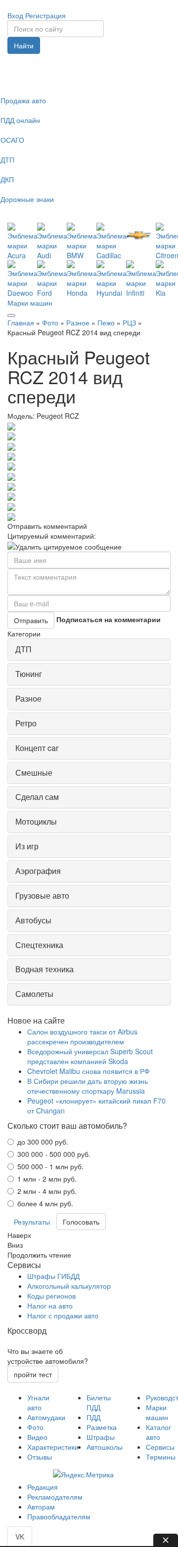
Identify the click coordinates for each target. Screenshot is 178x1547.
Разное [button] (28, 698)
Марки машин (29, 303)
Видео (37, 1437)
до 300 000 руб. (42, 1142)
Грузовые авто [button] (42, 895)
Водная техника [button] (44, 969)
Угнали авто (38, 1402)
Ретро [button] (26, 723)
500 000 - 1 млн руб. (50, 1166)
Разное (77, 322)
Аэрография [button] (38, 870)
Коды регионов (51, 1296)
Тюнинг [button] (28, 673)
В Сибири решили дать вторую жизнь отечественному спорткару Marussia (87, 1086)
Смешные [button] (33, 772)
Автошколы (105, 1447)
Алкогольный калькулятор (69, 1286)
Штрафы (101, 1437)
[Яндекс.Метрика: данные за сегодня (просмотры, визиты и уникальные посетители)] (83, 1474)
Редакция (42, 1487)
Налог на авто (50, 1305)
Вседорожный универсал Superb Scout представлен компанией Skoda (90, 1056)
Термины (161, 1457)
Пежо (106, 322)
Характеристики (53, 1447)
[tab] (89, 649)
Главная (20, 322)
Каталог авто (158, 1432)
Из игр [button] (27, 846)
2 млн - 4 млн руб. (47, 1191)
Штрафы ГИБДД (53, 1276)
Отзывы (39, 1457)
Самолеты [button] (34, 993)
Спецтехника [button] (39, 945)
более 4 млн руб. (45, 1203)
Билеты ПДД (99, 1402)
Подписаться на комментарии (108, 619)
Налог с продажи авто (62, 1315)
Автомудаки (46, 1417)
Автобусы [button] (33, 920)
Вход (15, 15)
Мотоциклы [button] (36, 821)
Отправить (31, 620)
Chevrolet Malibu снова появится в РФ (88, 1071)
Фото (50, 322)
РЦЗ (129, 322)
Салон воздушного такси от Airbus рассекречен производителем (82, 1036)
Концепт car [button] (36, 748)
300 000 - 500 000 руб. (53, 1154)
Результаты (32, 1222)
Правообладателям (58, 1516)
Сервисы (160, 1447)
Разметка (102, 1427)
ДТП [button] (23, 649)
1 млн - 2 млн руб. (47, 1179)
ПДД (93, 1417)
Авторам (41, 1506)
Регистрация (45, 15)
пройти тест (33, 1374)
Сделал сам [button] (37, 796)
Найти (24, 45)
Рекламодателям (55, 1497)
